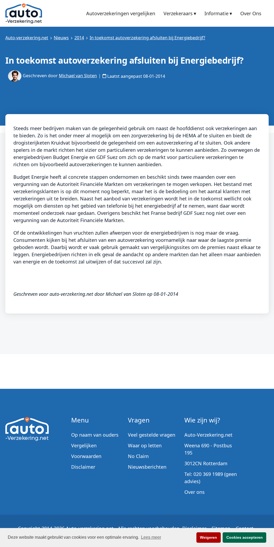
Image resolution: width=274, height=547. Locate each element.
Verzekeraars (178, 13)
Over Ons (250, 13)
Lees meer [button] (151, 537)
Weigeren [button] (208, 537)
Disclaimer (83, 467)
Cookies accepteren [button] (244, 537)
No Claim (138, 456)
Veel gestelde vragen (151, 435)
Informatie (216, 13)
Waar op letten (145, 445)
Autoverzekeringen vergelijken (120, 13)
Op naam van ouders (95, 435)
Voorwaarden (86, 456)
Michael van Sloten (78, 76)
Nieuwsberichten (147, 467)
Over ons (194, 492)
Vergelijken (84, 445)
